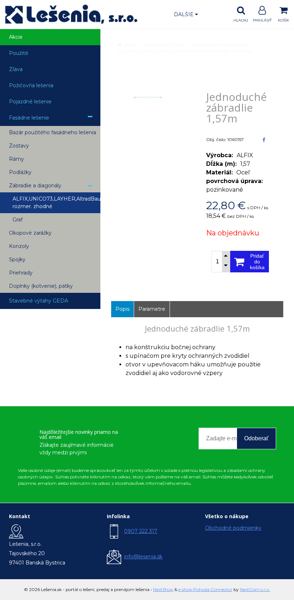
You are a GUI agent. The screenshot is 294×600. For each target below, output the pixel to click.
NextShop (163, 589)
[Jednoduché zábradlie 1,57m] (149, 98)
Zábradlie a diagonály (219, 44)
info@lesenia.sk (143, 556)
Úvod (130, 44)
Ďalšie (184, 14)
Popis (122, 309)
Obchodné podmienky (233, 528)
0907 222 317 (140, 531)
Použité (18, 53)
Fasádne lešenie (164, 44)
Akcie (16, 37)
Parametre (151, 309)
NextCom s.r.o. (255, 589)
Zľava (16, 69)
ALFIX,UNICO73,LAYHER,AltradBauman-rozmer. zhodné (185, 51)
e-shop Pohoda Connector (205, 589)
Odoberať (256, 438)
